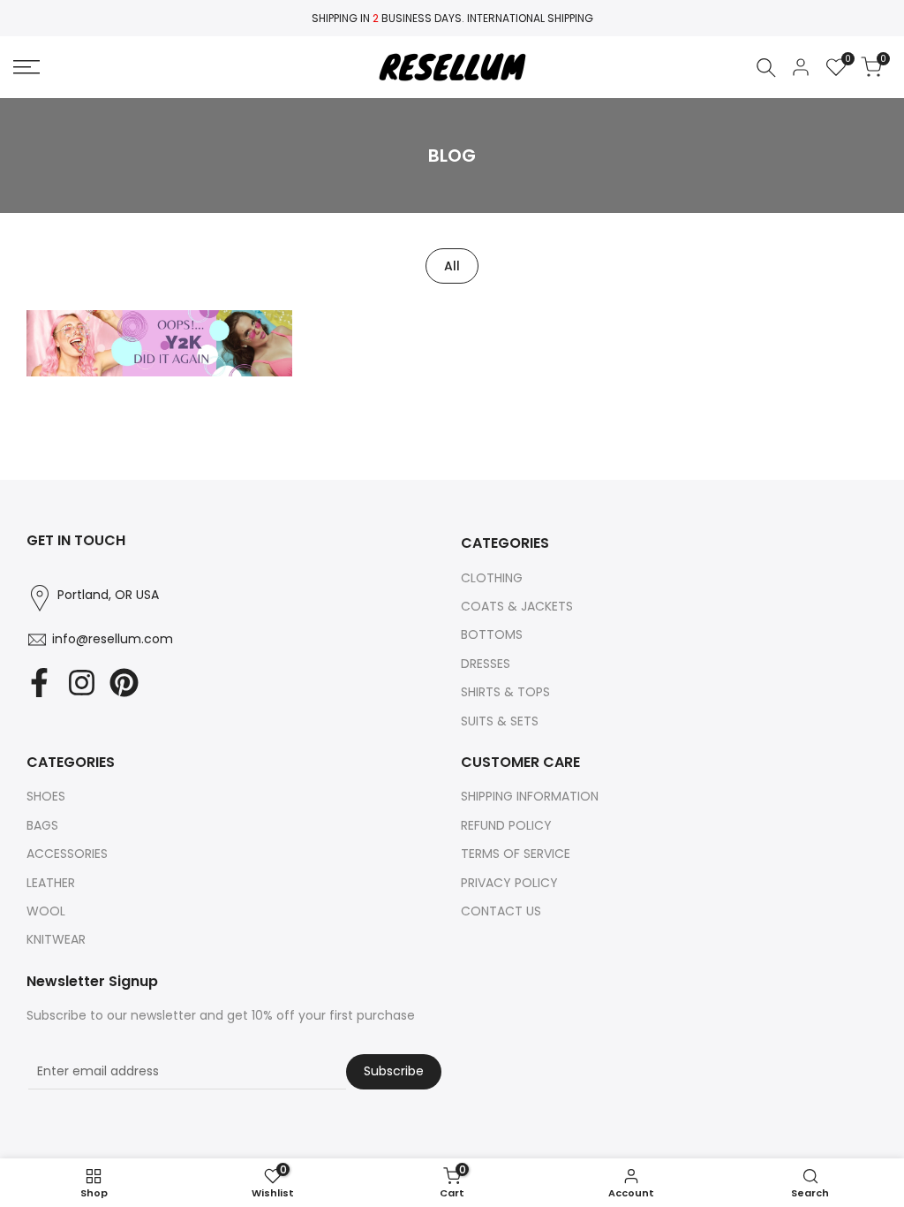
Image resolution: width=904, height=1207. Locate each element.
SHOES (45, 796)
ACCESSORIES (67, 853)
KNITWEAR (56, 939)
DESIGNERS (187, 352)
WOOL (45, 911)
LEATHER (50, 883)
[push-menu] (26, 67)
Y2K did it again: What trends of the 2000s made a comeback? (159, 323)
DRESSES (485, 663)
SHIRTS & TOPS (505, 692)
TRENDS (159, 372)
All (452, 266)
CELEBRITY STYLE (101, 352)
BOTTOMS (492, 634)
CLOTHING (492, 578)
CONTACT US (501, 911)
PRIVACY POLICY (509, 883)
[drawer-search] (766, 67)
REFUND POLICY (506, 825)
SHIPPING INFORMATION (530, 796)
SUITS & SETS (500, 721)
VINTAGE (213, 372)
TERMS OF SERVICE (515, 853)
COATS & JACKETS (517, 606)
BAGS (42, 825)
